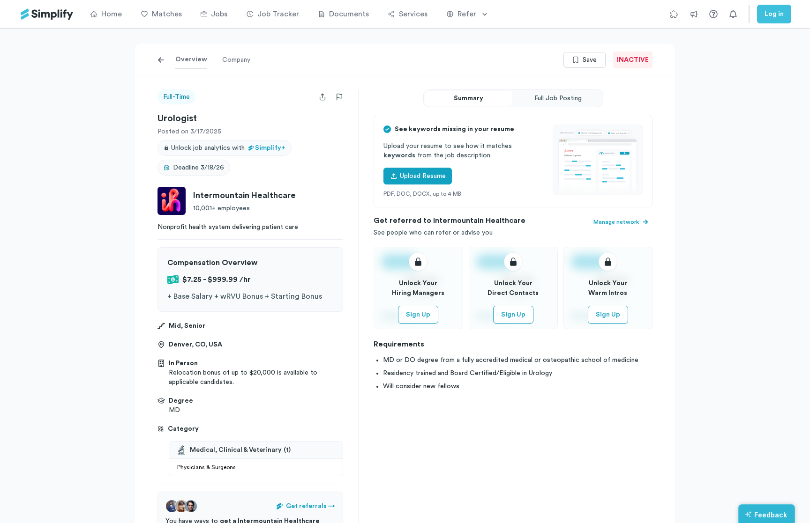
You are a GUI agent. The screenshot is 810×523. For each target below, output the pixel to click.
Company (236, 60)
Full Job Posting (558, 98)
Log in (774, 14)
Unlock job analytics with (228, 148)
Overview (191, 59)
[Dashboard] (47, 14)
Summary (468, 98)
